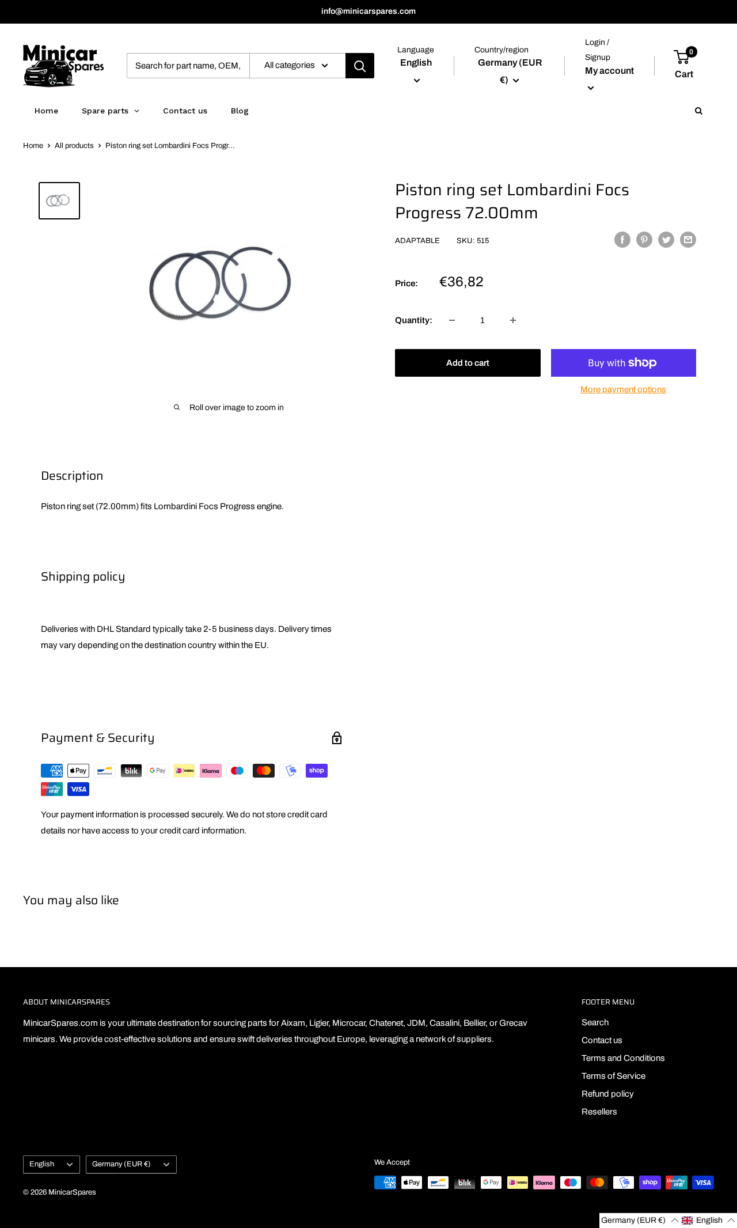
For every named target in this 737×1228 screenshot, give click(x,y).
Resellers (599, 1111)
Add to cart (467, 362)
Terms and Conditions (623, 1058)
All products (74, 146)
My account (609, 70)
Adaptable (417, 241)
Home (33, 146)
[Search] (359, 65)
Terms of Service (613, 1076)
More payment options (623, 389)
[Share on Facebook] (622, 239)
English (41, 1164)
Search (595, 1022)
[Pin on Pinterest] (644, 239)
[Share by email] (688, 239)
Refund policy (608, 1093)
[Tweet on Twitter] (666, 239)
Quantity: (413, 320)
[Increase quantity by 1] (513, 320)
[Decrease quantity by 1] (452, 320)
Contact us (602, 1040)
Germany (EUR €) (121, 1164)
